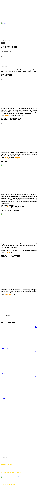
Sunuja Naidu (6, 56)
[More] (30, 61)
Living (6, 40)
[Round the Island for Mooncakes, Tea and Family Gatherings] (17, 387)
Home (2, 40)
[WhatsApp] (24, 61)
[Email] (17, 61)
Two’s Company (5, 315)
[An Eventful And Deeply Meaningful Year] (17, 337)
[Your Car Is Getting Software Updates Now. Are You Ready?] (17, 362)
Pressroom (4, 348)
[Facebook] (4, 61)
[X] (10, 61)
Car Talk (3, 373)
